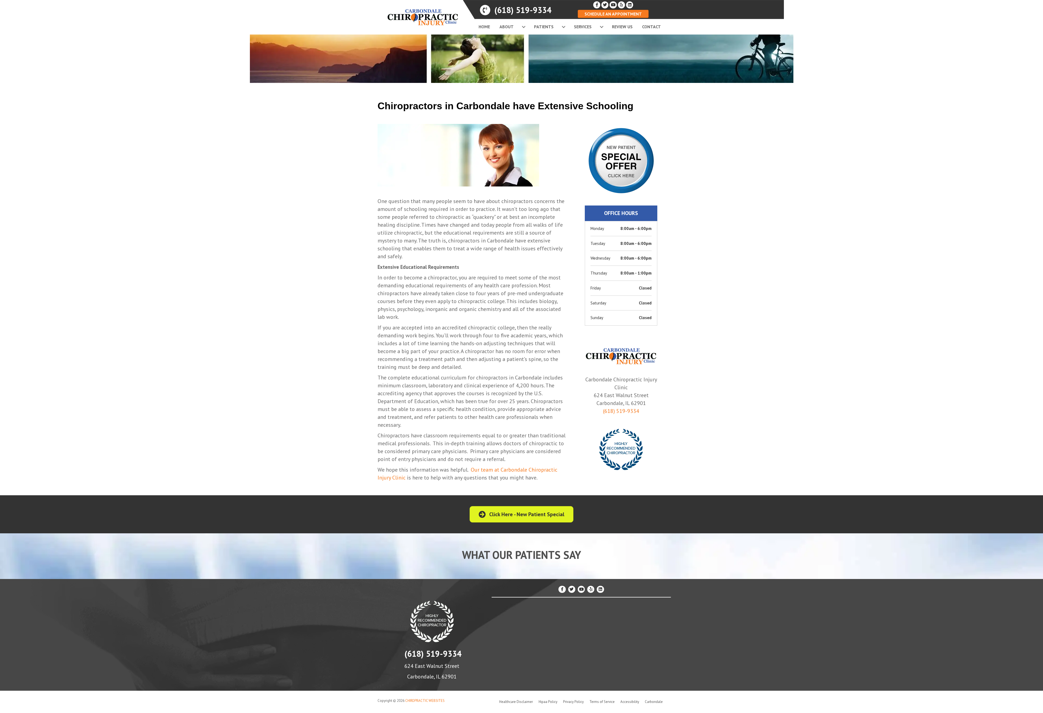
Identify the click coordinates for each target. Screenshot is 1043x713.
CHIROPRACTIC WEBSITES (425, 700)
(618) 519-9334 (621, 411)
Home (484, 26)
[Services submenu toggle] (601, 27)
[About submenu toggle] (523, 27)
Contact (651, 26)
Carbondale (654, 701)
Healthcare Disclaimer (516, 701)
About (506, 26)
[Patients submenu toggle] (563, 27)
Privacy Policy (573, 701)
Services (583, 26)
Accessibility (629, 701)
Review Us (622, 26)
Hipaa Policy (548, 701)
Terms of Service (602, 701)
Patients (544, 26)
